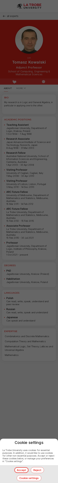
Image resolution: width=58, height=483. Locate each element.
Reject (37, 470)
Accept (21, 470)
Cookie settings (29, 478)
